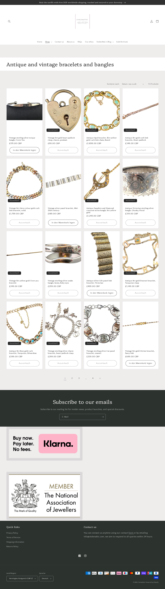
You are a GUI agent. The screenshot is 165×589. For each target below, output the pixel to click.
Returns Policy (12, 547)
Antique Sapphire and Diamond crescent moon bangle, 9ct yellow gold (101, 210)
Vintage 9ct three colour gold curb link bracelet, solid (24, 209)
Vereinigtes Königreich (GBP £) (21, 578)
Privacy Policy (12, 533)
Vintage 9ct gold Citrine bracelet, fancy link (140, 352)
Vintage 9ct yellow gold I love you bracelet (24, 281)
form (131, 533)
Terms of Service (13, 538)
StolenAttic (141, 582)
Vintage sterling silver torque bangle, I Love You (22, 139)
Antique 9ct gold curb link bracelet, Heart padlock (136, 139)
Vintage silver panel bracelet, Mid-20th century (63, 209)
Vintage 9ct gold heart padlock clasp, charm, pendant (61, 139)
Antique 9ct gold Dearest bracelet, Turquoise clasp (140, 281)
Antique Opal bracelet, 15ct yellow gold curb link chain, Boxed (101, 139)
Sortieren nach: (113, 84)
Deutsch (45, 578)
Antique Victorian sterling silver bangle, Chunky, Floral (139, 209)
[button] (9, 21)
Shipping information (15, 542)
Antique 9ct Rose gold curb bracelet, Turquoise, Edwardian (23, 352)
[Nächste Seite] (100, 378)
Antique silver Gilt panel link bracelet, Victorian (99, 281)
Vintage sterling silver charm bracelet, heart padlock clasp (60, 352)
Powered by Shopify (152, 582)
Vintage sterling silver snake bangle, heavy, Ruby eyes (60, 281)
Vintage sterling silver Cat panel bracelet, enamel (100, 352)
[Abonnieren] (103, 417)
